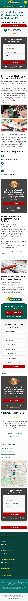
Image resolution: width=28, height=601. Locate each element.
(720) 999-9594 (15, 208)
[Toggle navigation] (2, 2)
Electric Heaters (5, 544)
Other (7, 58)
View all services (13, 362)
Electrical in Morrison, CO (8, 454)
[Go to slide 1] (10, 436)
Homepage (4, 538)
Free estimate (14, 25)
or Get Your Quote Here (14, 316)
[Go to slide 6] (17, 436)
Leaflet (24, 485)
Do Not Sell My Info (19, 596)
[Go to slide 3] (13, 436)
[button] (16, 466)
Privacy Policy (4, 553)
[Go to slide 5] (16, 436)
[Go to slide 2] (11, 436)
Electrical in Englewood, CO (8, 451)
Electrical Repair (9, 45)
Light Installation (10, 48)
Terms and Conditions (6, 550)
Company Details (5, 541)
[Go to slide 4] (14, 436)
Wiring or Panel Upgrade (12, 52)
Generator (8, 55)
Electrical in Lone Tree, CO (8, 448)
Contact (3, 547)
